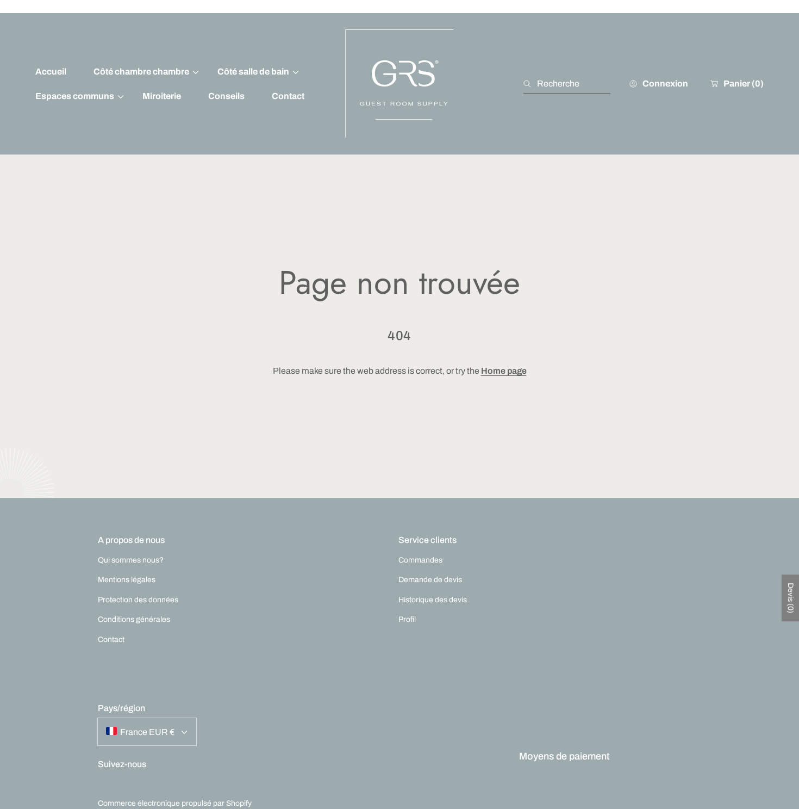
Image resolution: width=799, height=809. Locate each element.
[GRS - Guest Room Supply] (399, 83)
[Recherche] (530, 84)
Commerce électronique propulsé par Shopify (175, 803)
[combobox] (566, 84)
